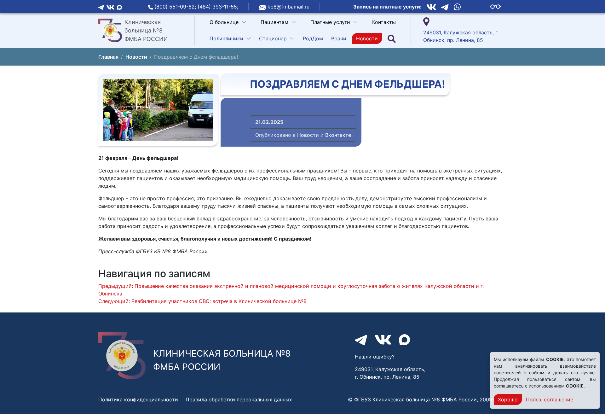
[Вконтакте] (110, 6)
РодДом (313, 38)
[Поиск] (391, 38)
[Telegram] (101, 6)
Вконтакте (338, 135)
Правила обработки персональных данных (239, 399)
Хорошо (508, 399)
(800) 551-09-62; (176, 6)
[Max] (119, 6)
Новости (367, 38)
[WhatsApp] (457, 7)
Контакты (384, 22)
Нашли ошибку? (375, 356)
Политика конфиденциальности (138, 399)
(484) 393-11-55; (218, 6)
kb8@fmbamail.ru (288, 6)
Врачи (338, 38)
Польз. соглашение (549, 399)
